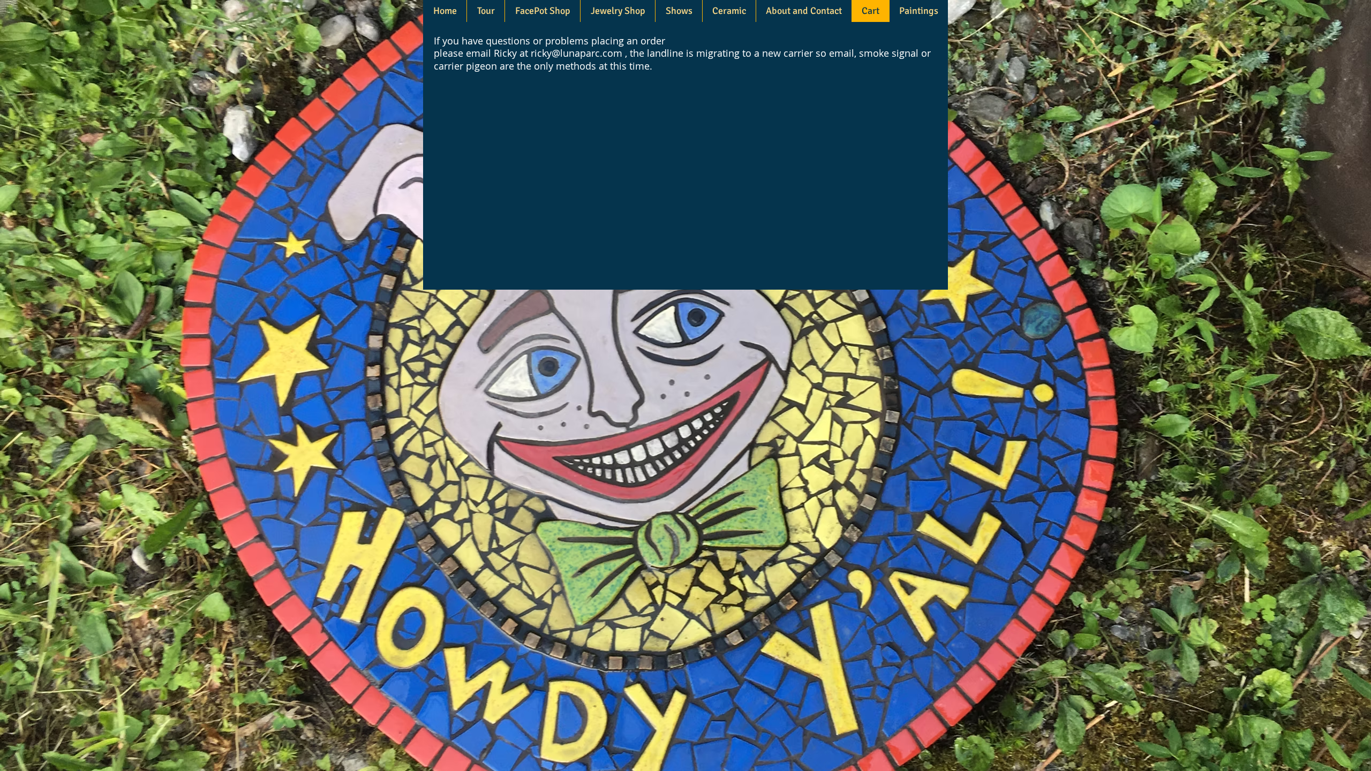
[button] (617, 11)
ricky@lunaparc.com (576, 53)
